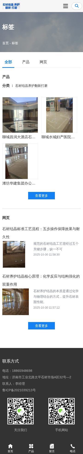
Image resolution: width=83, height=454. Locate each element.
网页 (43, 62)
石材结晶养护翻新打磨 (31, 86)
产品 (26, 62)
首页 (6, 43)
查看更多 (41, 195)
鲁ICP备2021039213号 (19, 390)
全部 (8, 62)
